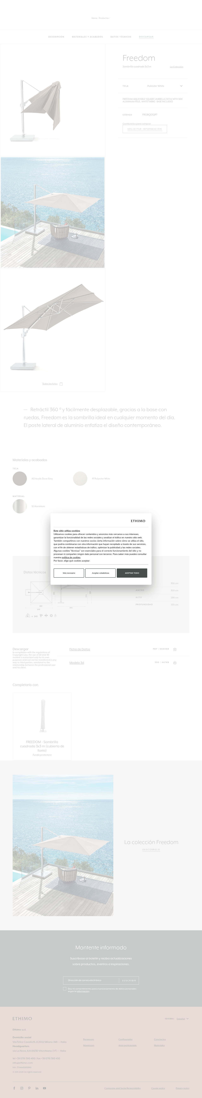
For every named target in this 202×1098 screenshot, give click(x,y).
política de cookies (71, 557)
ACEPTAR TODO (132, 573)
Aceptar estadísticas (100, 573)
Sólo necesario (69, 573)
